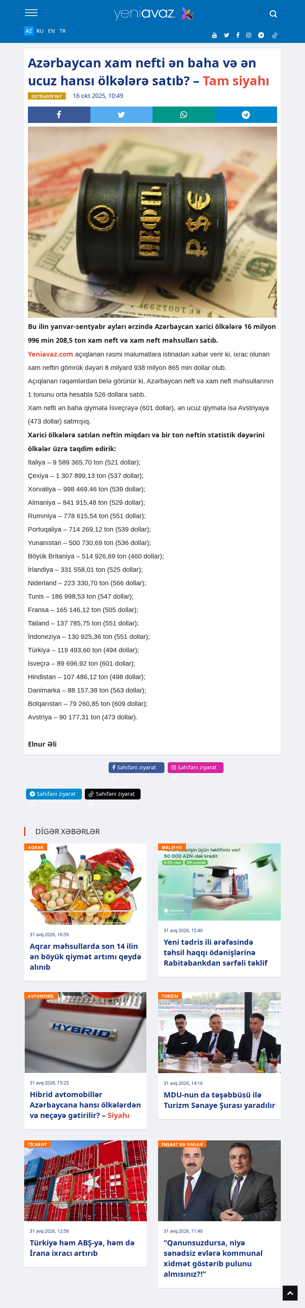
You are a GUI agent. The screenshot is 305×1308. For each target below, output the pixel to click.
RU (40, 30)
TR (63, 30)
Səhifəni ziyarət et (134, 772)
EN (51, 30)
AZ (29, 30)
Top (290, 1293)
